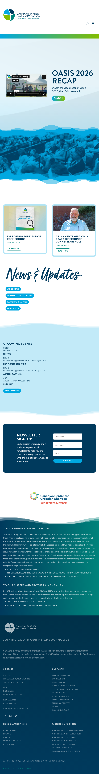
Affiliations (9, 744)
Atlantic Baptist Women (64, 741)
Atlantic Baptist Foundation (66, 734)
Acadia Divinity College (64, 744)
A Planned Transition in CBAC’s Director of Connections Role (72, 239)
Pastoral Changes (17, 302)
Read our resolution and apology (24, 569)
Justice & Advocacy (61, 696)
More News (13, 289)
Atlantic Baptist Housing (64, 737)
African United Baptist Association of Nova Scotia (32, 605)
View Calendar (12, 390)
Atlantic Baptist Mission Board (67, 730)
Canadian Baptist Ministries (66, 751)
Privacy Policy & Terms (17, 768)
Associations (9, 730)
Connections (58, 679)
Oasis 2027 (8, 384)
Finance (56, 706)
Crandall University (62, 748)
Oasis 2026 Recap (72, 77)
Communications (60, 710)
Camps (6, 737)
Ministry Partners (12, 741)
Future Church (59, 693)
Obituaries (13, 308)
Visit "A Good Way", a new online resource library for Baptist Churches (42, 576)
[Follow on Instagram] (10, 716)
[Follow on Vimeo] (16, 716)
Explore (7, 354)
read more (14, 248)
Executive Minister (61, 675)
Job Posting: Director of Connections (24, 238)
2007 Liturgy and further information (26, 602)
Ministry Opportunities (19, 295)
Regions (7, 734)
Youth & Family (59, 682)
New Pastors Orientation (15, 364)
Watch (58, 98)
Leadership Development (64, 686)
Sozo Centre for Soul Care (65, 689)
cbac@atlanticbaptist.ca (15, 708)
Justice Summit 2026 (12, 374)
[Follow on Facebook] (5, 716)
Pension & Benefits (61, 703)
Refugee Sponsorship (62, 700)
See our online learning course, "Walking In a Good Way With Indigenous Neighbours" (49, 573)
